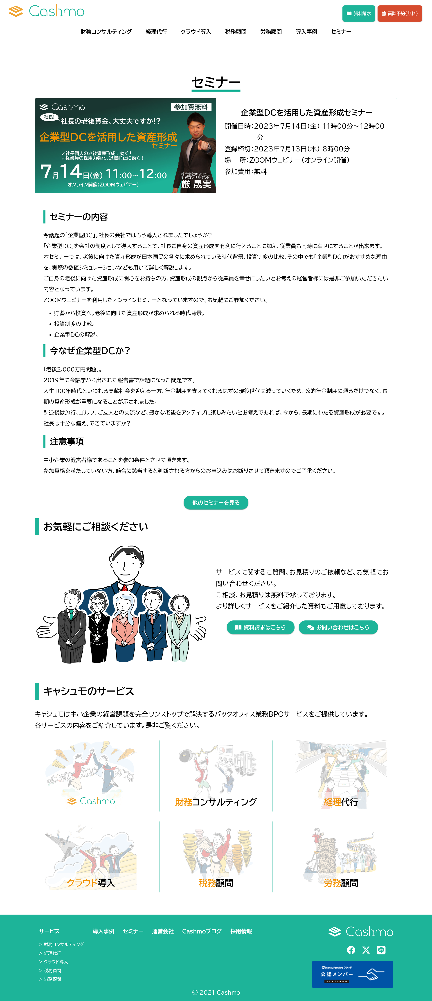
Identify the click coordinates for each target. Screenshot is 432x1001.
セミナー (341, 31)
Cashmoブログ (202, 931)
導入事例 (306, 31)
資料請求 (362, 13)
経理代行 (156, 31)
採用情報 (241, 931)
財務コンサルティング (106, 31)
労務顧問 (271, 31)
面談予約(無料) (403, 13)
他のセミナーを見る (216, 502)
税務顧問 (236, 31)
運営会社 (163, 931)
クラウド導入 (196, 31)
